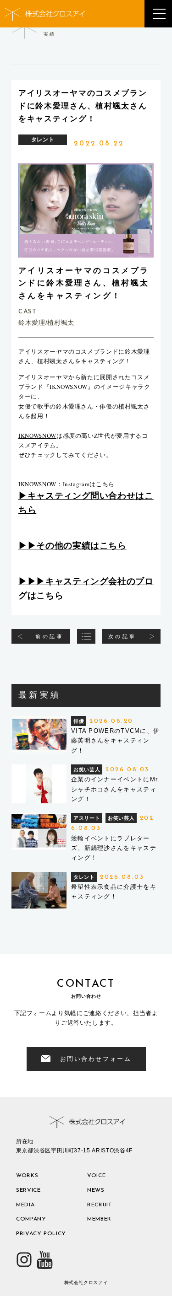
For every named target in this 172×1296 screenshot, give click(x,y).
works (27, 1175)
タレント (43, 139)
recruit (99, 1205)
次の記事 (122, 636)
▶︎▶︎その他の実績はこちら (72, 545)
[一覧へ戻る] (86, 636)
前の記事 (49, 636)
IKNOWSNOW (37, 435)
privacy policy (41, 1234)
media (25, 1205)
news (96, 1190)
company (31, 1219)
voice (96, 1175)
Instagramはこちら (89, 484)
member (99, 1219)
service (28, 1190)
